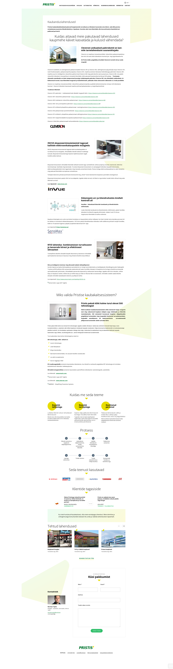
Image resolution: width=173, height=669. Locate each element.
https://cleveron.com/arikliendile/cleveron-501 (101, 93)
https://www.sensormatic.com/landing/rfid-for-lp (71, 279)
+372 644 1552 (71, 653)
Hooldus (79, 5)
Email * (102, 584)
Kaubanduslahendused (108, 5)
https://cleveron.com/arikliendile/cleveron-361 (95, 118)
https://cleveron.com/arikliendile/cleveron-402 (92, 100)
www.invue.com (62, 184)
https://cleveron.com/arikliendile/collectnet (91, 121)
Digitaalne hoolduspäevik (67, 5)
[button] (127, 3)
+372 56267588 (51, 614)
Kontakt (127, 5)
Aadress (80, 595)
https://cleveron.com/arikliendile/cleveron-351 (101, 114)
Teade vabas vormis (84, 605)
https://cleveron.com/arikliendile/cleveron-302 (88, 111)
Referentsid (119, 5)
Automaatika (88, 5)
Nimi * (80, 584)
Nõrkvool (96, 5)
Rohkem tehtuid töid (86, 558)
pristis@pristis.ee (81, 653)
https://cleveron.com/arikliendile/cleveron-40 (87, 104)
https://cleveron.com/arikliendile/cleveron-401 (84, 96)
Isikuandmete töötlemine (106, 653)
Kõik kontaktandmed (92, 653)
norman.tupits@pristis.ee (54, 612)
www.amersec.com (62, 380)
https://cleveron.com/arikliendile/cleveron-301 (101, 107)
